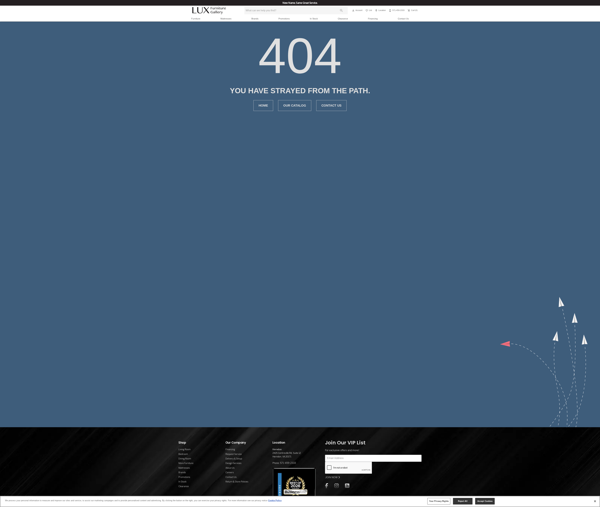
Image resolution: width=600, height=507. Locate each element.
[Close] (595, 501)
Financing (373, 19)
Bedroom (183, 454)
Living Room (184, 449)
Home (263, 105)
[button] (353, 10)
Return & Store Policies (236, 481)
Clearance (343, 19)
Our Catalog (294, 105)
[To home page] (209, 10)
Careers (229, 472)
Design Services (233, 463)
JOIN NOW (331, 477)
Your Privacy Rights (439, 501)
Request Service (233, 454)
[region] (300, 501)
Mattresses (225, 19)
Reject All (462, 501)
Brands (254, 19)
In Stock (314, 19)
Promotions (284, 19)
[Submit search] (341, 10)
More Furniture (185, 463)
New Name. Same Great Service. (300, 3)
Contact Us (403, 19)
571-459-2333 (288, 463)
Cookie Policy (275, 500)
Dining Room (184, 458)
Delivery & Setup (233, 458)
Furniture (195, 19)
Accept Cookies (485, 501)
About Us (230, 467)
